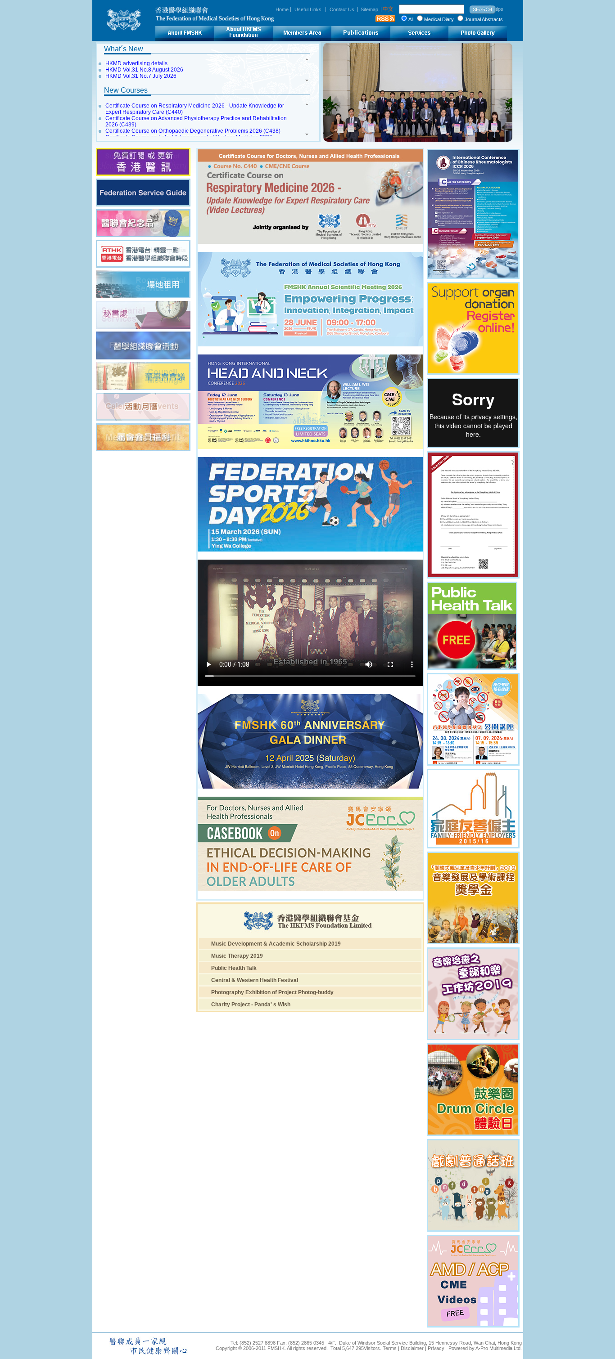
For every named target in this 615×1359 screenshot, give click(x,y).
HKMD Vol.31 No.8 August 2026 (144, 70)
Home (282, 9)
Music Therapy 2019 (237, 956)
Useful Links (307, 9)
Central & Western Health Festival (254, 980)
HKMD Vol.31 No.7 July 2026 (140, 76)
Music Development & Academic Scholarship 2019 (276, 944)
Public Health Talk (234, 968)
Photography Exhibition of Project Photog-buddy (272, 992)
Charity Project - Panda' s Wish (250, 1004)
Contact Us (342, 9)
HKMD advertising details (136, 63)
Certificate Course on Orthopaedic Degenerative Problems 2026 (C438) (192, 131)
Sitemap (369, 9)
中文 (388, 9)
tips (499, 9)
